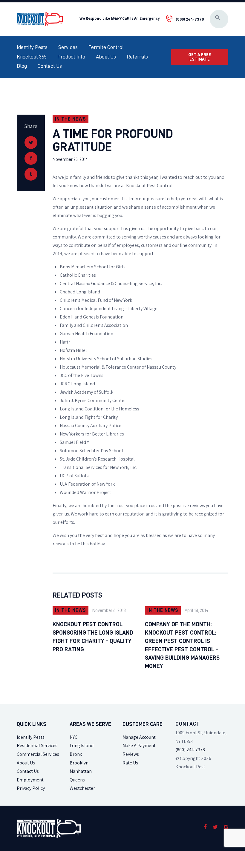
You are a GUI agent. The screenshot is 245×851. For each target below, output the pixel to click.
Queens (77, 780)
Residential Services (37, 745)
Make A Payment (139, 745)
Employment (30, 780)
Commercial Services (38, 754)
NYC (73, 737)
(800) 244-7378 (190, 750)
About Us (26, 763)
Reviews (130, 754)
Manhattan (81, 771)
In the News (70, 119)
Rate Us (130, 763)
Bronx (76, 754)
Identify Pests (31, 737)
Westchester (82, 788)
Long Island (82, 745)
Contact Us (28, 771)
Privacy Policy (31, 788)
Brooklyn (79, 763)
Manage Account (139, 737)
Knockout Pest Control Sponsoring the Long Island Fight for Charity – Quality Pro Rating (93, 636)
